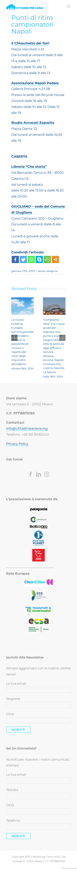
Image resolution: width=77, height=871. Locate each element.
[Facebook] (15, 259)
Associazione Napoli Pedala (35, 83)
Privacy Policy (17, 444)
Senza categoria (47, 271)
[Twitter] (23, 259)
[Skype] (39, 259)
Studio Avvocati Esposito (32, 123)
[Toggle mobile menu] (69, 6)
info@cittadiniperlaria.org (27, 428)
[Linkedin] (38, 474)
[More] (55, 259)
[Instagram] (46, 474)
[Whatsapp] (31, 259)
